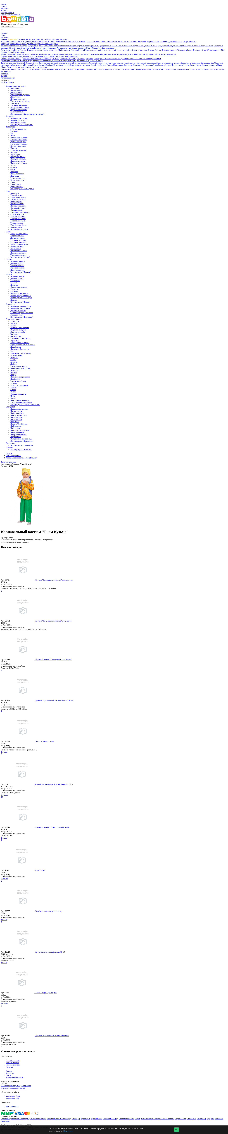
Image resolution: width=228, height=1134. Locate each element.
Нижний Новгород (110, 1119)
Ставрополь (191, 1119)
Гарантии (9, 1067)
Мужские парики (57, 56)
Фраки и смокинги (209, 65)
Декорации (64, 39)
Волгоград (22, 1119)
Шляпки (157, 59)
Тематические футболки (110, 41)
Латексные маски (45, 54)
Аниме (35, 63)
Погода (110, 65)
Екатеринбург (40, 1119)
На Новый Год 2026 (63, 69)
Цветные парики (71, 56)
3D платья (125, 41)
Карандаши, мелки (34, 50)
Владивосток (12, 1119)
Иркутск (50, 1119)
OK (176, 1129)
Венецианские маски (15, 54)
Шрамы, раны (19, 52)
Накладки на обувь (191, 46)
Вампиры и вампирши (48, 63)
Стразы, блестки (154, 50)
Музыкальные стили (61, 65)
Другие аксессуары (86, 46)
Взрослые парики (15, 56)
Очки (23, 48)
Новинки (4, 74)
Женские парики (43, 56)
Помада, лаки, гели (92, 50)
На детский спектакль (19, 69)
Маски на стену (96, 61)
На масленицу (34, 69)
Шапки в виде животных (121, 59)
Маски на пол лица (77, 54)
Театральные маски (168, 54)
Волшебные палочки (52, 46)
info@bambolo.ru (13, 15)
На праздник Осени (185, 69)
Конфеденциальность (14, 1077)
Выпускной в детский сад (214, 69)
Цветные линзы (108, 48)
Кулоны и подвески (142, 46)
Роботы (186, 65)
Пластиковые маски (136, 54)
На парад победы (169, 69)
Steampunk (21, 63)
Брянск (4, 1119)
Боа (36, 46)
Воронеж (31, 1119)
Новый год (95, 65)
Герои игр (132, 63)
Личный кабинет (8, 78)
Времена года (101, 63)
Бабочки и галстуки (19, 46)
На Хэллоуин (127, 69)
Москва (99, 1119)
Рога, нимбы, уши (64, 48)
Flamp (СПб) (15, 1086)
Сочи (184, 1119)
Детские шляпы (28, 59)
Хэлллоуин (12, 39)
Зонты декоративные (102, 46)
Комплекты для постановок (78, 61)
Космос (35, 65)
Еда (212, 63)
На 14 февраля (77, 69)
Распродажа (6, 71)
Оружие (17, 48)
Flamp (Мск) (26, 1086)
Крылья (130, 46)
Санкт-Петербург (167, 1119)
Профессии (137, 65)
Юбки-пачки (96, 48)
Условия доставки (13, 1065)
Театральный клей (200, 50)
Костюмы (21, 39)
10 (2, 797)
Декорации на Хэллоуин (41, 61)
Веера (41, 46)
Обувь (11, 48)
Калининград (65, 1119)
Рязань (151, 1119)
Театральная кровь (169, 50)
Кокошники (40, 59)
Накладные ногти (206, 46)
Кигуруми (5, 44)
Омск (132, 1119)
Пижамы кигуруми (50, 44)
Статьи (8, 1075)
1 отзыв (4, 752)
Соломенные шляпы (68, 59)
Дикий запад (186, 63)
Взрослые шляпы (14, 59)
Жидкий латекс (20, 50)
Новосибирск (124, 1119)
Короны (48, 59)
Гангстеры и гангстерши (118, 63)
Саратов (178, 1119)
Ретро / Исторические (174, 65)
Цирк (219, 65)
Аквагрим (10, 50)
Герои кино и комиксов (146, 63)
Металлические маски (94, 54)
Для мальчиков (37, 41)
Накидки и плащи (175, 46)
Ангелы (29, 63)
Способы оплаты (12, 1061)
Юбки (88, 48)
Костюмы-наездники (137, 41)
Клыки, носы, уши (50, 50)
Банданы (31, 46)
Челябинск (219, 1119)
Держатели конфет (58, 61)
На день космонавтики (152, 69)
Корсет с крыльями (119, 46)
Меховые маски (110, 54)
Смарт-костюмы (189, 41)
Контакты (10, 1073)
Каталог (4, 39)
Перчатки (30, 48)
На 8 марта (99, 69)
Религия (161, 65)
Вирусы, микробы (80, 63)
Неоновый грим (77, 50)
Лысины (153, 46)
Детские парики (29, 56)
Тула (208, 1119)
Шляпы (56, 39)
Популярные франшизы (123, 65)
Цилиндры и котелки (102, 59)
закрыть (4, 76)
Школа (3, 67)
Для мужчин (80, 41)
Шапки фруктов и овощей (143, 59)
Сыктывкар (201, 1119)
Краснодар (76, 1119)
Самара (157, 1119)
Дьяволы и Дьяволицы (201, 63)
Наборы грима (64, 50)
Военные (92, 63)
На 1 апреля (138, 69)
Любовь (49, 65)
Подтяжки (52, 48)
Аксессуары (30, 39)
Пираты (103, 65)
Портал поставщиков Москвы (13, 1088)
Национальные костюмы (80, 65)
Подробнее (67, 1131)
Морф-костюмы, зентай (156, 41)
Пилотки (55, 59)
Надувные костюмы (174, 41)
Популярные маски (152, 54)
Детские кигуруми (34, 44)
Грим (38, 39)
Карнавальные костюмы (11, 41)
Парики (49, 39)
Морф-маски (122, 54)
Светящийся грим (107, 50)
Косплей (42, 65)
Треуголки (81, 59)
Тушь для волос (214, 50)
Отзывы (9, 1071)
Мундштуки (163, 46)
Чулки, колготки (78, 48)
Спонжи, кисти (121, 50)
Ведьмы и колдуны (65, 63)
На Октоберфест (47, 69)
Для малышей (49, 41)
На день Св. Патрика (112, 69)
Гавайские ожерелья (69, 46)
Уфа (212, 1119)
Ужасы (198, 65)
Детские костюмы (93, 41)
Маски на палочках (61, 54)
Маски (43, 39)
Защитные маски (31, 54)
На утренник (198, 69)
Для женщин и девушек (65, 41)
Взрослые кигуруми (18, 44)
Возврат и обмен (12, 1063)
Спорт (192, 65)
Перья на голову (40, 48)
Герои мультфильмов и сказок (168, 63)
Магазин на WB (12, 1098)
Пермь (137, 1119)
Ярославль (5, 1121)
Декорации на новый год (20, 61)
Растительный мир (150, 65)
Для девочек (26, 41)
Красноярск (85, 1119)
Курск (93, 1119)
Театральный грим (184, 50)
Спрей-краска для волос (138, 50)
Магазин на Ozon (13, 1096)
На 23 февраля (89, 69)
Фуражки (89, 59)
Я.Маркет (5, 1086)
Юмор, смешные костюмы (36, 67)
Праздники (5, 69)
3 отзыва (4, 795)
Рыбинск (144, 1119)
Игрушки (28, 65)
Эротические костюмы (16, 67)
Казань (4, 10)
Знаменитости (18, 65)
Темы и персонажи (8, 63)
